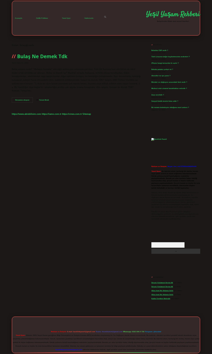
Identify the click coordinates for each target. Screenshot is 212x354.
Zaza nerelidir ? (157, 95)
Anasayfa (18, 18)
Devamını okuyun (24, 101)
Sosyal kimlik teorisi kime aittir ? (164, 101)
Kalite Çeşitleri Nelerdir (160, 298)
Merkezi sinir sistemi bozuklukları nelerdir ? (169, 88)
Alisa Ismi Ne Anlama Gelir (162, 291)
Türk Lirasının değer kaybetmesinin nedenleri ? (170, 57)
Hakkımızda (88, 18)
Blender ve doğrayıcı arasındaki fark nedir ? (169, 82)
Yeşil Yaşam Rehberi (173, 14)
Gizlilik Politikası (42, 18)
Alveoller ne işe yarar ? (160, 76)
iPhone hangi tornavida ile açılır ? (165, 63)
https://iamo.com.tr (51, 114)
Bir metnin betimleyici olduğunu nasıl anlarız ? (170, 107)
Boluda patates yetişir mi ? (162, 69)
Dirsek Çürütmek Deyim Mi (162, 283)
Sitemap (86, 114)
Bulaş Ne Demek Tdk (42, 56)
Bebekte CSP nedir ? (159, 50)
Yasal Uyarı (66, 18)
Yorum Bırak (44, 100)
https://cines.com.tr (72, 114)
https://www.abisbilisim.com (26, 114)
